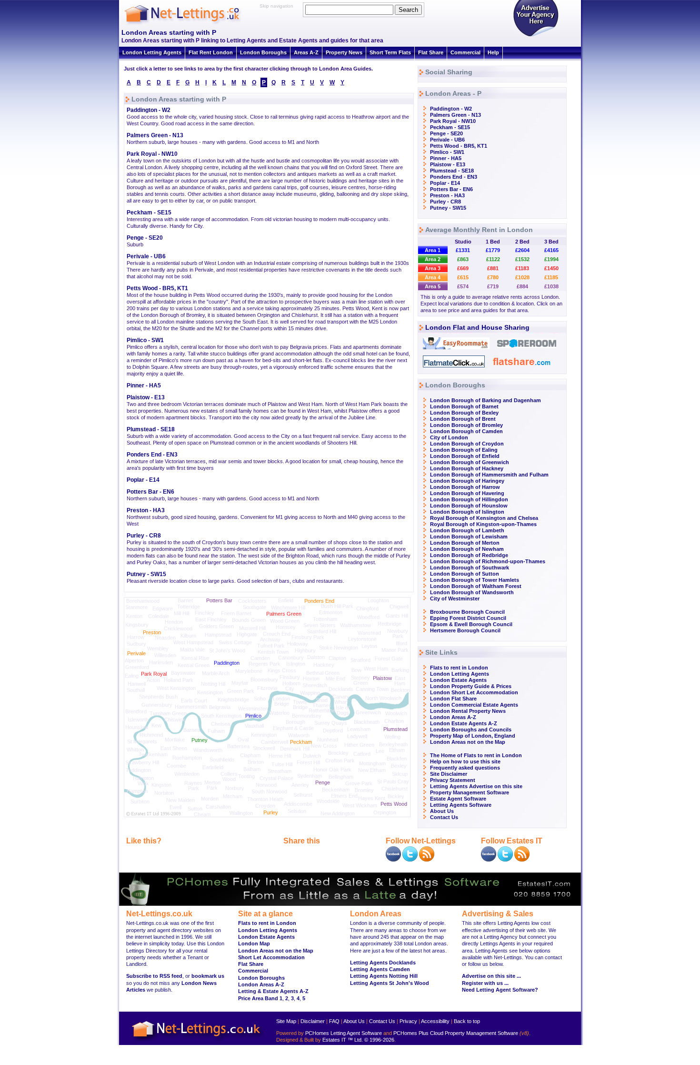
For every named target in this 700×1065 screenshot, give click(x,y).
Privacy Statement (452, 780)
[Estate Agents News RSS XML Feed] (522, 859)
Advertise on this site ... (491, 976)
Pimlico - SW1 (145, 340)
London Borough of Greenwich (469, 462)
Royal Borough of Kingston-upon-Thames (483, 524)
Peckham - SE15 (149, 212)
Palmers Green (283, 614)
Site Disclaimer (448, 774)
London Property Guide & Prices (470, 686)
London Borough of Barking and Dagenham (485, 400)
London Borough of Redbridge (469, 555)
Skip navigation (276, 6)
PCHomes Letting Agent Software (343, 1033)
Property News (344, 52)
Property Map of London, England (472, 736)
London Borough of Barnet (464, 406)
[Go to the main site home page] (190, 23)
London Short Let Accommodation (474, 692)
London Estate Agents (458, 680)
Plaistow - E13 (146, 397)
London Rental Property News (468, 711)
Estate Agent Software (458, 798)
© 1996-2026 (379, 1040)
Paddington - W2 (148, 110)
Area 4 (432, 277)
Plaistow (382, 678)
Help (493, 52)
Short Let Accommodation (271, 957)
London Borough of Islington (467, 512)
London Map (254, 943)
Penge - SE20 (145, 237)
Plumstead (395, 729)
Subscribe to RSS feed (154, 976)
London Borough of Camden (466, 431)
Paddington (227, 663)
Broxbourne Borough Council (467, 612)
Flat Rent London (211, 52)
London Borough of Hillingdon (469, 499)
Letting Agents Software (460, 805)
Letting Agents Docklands (383, 962)
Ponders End (319, 601)
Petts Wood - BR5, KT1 (157, 288)
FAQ (334, 1021)
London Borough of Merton (465, 543)
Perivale (136, 653)
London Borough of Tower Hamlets (474, 580)
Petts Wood (393, 804)
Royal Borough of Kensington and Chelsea (484, 518)
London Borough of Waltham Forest (475, 586)
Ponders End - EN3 (152, 454)
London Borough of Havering (467, 493)
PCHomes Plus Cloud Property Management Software (455, 1033)
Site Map (286, 1021)
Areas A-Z (306, 52)
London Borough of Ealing (464, 450)
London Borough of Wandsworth (472, 592)
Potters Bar (219, 600)
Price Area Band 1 (260, 998)
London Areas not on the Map (467, 742)
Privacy (408, 1021)
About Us (442, 811)
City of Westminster (455, 598)
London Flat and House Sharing (477, 327)
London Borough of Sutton (464, 574)
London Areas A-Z (453, 717)
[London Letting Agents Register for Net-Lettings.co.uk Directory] (536, 35)
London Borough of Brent (463, 419)
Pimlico (253, 716)
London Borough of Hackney (466, 468)
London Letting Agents (151, 52)
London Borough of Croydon (467, 443)
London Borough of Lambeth (467, 530)
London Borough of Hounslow (469, 505)
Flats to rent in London (459, 667)
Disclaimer (312, 1021)
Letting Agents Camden (380, 969)
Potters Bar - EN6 (150, 491)
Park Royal (154, 674)
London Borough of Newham (467, 549)
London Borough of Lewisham (469, 536)
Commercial (465, 52)
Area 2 (432, 259)
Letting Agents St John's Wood (389, 983)
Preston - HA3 (146, 510)
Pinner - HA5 (144, 385)
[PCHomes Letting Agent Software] (350, 904)
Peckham (301, 742)
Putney (199, 740)
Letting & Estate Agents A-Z (273, 991)
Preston (152, 632)
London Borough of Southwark (469, 567)
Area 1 (432, 250)
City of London (449, 437)
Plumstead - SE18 (151, 429)
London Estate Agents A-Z (463, 723)
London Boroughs (263, 52)
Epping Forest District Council (468, 618)
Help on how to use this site (465, 761)
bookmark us (207, 976)
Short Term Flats (390, 52)
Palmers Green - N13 (155, 135)
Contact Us (444, 817)
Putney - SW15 (146, 574)
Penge (322, 782)
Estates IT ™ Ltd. (342, 1040)
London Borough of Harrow (465, 487)
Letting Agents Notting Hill (384, 976)
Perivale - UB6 (146, 256)
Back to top (467, 1021)
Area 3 (432, 268)
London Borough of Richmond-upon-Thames (487, 561)
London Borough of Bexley (464, 413)
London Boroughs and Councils (470, 729)
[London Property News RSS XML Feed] (426, 859)
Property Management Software (469, 792)
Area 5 (432, 286)
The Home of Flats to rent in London (476, 755)
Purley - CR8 (144, 535)
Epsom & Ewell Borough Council (471, 624)
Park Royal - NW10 (152, 154)
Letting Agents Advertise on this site (476, 786)
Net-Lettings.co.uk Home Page (198, 1041)
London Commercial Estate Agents (474, 705)
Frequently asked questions (465, 768)
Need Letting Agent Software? (500, 990)
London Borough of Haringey (467, 481)
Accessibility (435, 1021)
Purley (270, 812)
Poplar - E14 (143, 480)
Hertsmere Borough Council (465, 630)
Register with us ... (485, 983)
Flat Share (430, 52)
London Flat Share (453, 698)
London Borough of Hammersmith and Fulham (489, 474)
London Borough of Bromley (466, 425)
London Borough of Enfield (465, 456)
